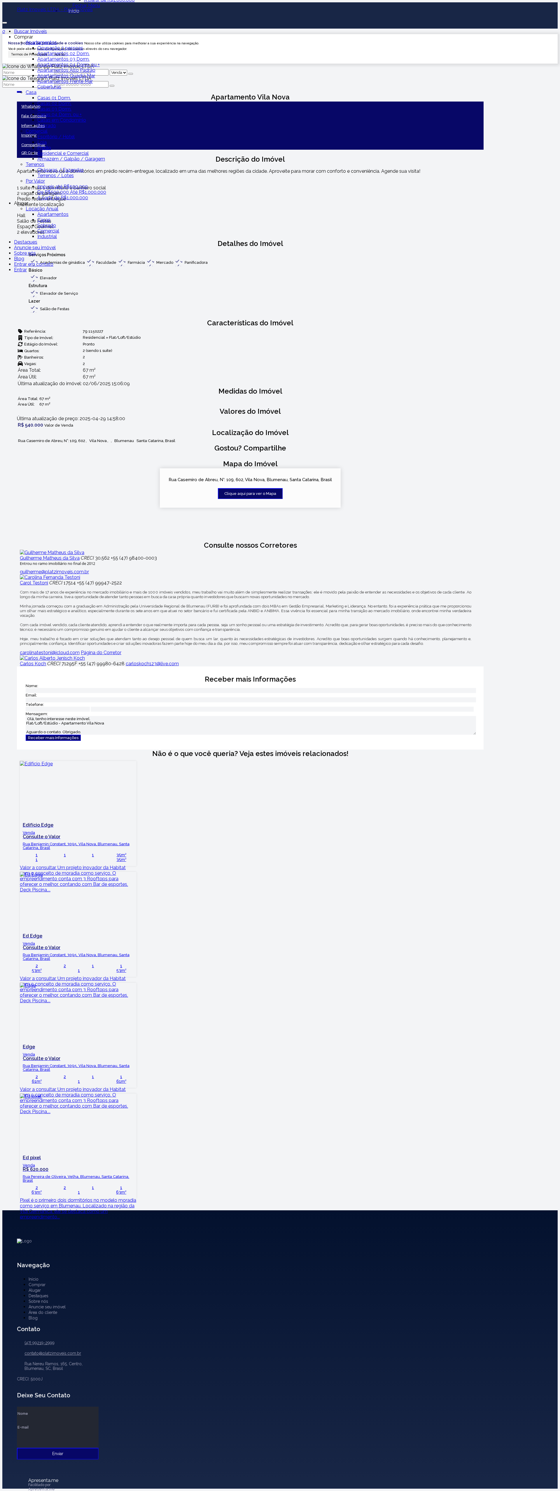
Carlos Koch (33, 663)
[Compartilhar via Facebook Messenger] (256, 456)
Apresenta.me (43, 1480)
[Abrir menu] (4, 21)
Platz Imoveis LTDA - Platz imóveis (55, 9)
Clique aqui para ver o (250, 493)
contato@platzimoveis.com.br (52, 1353)
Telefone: (35, 704)
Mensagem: (37, 714)
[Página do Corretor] (52, 552)
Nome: (32, 686)
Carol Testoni (34, 583)
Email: (31, 695)
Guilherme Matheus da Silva (50, 558)
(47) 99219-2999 (39, 1342)
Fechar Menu (86, 5)
